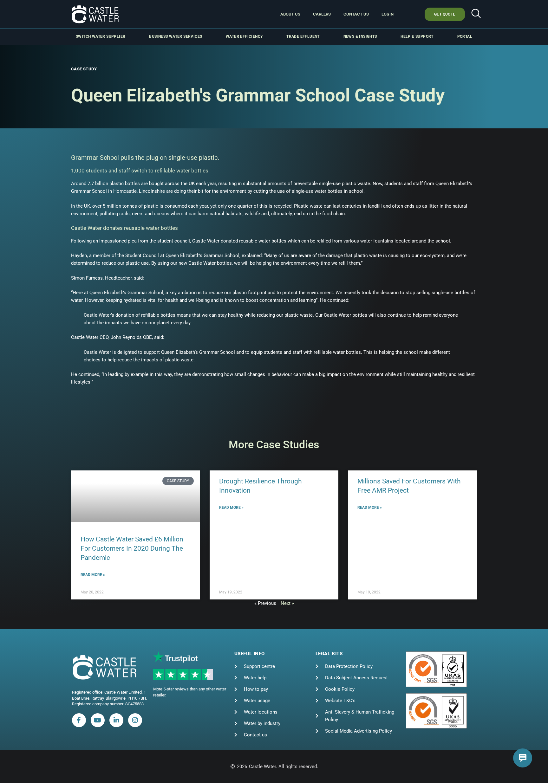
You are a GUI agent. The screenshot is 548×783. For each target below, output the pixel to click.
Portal (464, 36)
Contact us (356, 14)
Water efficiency (244, 36)
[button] (476, 14)
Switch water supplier (100, 36)
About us (290, 14)
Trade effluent (303, 36)
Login (388, 14)
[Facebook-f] (79, 720)
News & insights (360, 36)
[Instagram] (135, 720)
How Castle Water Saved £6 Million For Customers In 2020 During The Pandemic (132, 548)
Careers (322, 14)
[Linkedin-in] (116, 720)
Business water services (175, 36)
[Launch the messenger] (522, 757)
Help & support (417, 36)
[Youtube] (98, 720)
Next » (287, 603)
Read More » (93, 575)
